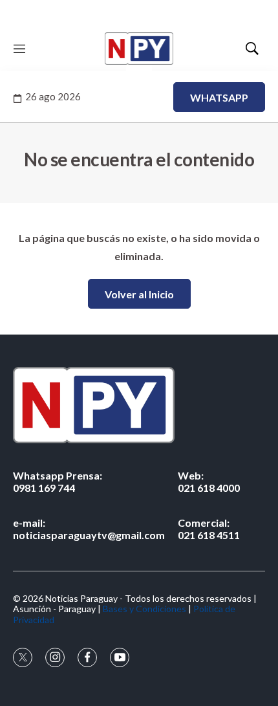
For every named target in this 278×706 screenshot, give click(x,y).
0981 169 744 (57, 481)
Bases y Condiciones (144, 608)
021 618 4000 (209, 481)
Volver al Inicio (139, 294)
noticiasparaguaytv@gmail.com (89, 528)
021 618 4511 (209, 528)
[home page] (139, 48)
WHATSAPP (219, 97)
